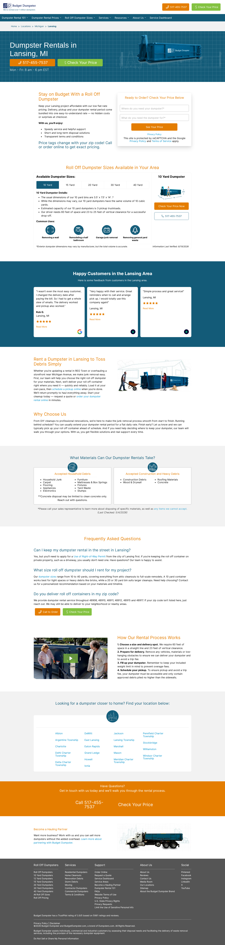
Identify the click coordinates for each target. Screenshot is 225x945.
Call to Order (50, 611)
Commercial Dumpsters (76, 891)
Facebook (186, 875)
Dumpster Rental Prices (45, 17)
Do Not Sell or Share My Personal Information (56, 938)
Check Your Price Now (171, 206)
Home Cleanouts (73, 875)
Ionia (87, 765)
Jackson (118, 733)
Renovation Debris (74, 878)
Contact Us (145, 878)
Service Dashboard (161, 17)
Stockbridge (150, 742)
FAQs (97, 891)
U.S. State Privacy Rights (107, 901)
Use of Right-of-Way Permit (90, 556)
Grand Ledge (91, 752)
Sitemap (144, 888)
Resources (121, 17)
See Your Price (154, 127)
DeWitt (88, 733)
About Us (138, 17)
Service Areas (101, 881)
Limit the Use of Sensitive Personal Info (114, 907)
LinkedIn (185, 881)
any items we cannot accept (170, 508)
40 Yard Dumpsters (43, 891)
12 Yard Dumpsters (43, 878)
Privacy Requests (103, 904)
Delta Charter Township (63, 763)
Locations (26, 26)
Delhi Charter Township (63, 754)
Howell (88, 759)
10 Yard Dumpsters (43, 875)
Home (14, 26)
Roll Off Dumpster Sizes (79, 17)
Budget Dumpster (50, 926)
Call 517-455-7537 (89, 804)
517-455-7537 (178, 7)
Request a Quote (103, 875)
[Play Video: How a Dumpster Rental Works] (70, 658)
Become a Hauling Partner (108, 885)
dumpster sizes (47, 576)
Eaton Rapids (92, 746)
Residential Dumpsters (76, 872)
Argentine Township (66, 739)
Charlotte (60, 746)
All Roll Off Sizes (42, 894)
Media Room (146, 881)
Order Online (101, 872)
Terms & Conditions (74, 894)
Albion (59, 733)
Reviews (144, 875)
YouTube (185, 888)
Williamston (149, 749)
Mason (117, 752)
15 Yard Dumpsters (43, 881)
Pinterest (185, 872)
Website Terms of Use (105, 894)
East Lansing (91, 739)
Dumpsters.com (106, 926)
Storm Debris (71, 881)
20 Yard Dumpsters (43, 885)
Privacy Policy (154, 134)
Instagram (186, 878)
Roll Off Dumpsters (43, 872)
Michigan (39, 26)
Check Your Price (208, 7)
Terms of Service (161, 141)
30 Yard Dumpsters (43, 888)
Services (104, 17)
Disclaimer (55, 923)
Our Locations (147, 885)
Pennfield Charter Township (153, 735)
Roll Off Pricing (41, 897)
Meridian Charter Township (123, 761)
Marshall (118, 746)
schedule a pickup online (66, 389)
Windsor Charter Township (152, 757)
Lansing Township (124, 739)
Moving (68, 885)
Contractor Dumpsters (76, 888)
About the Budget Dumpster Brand (157, 891)
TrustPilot (62, 915)
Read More (41, 326)
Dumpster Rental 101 (14, 17)
